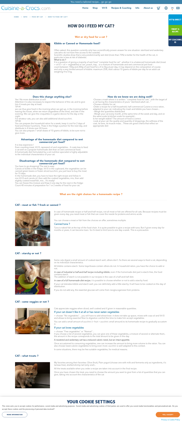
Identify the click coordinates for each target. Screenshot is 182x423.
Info (137, 8)
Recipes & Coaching (121, 8)
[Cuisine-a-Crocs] (25, 8)
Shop (95, 8)
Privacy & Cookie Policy (170, 420)
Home (85, 8)
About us (148, 8)
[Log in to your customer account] (166, 8)
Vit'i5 (104, 8)
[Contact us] (178, 8)
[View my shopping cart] (158, 8)
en (172, 8)
